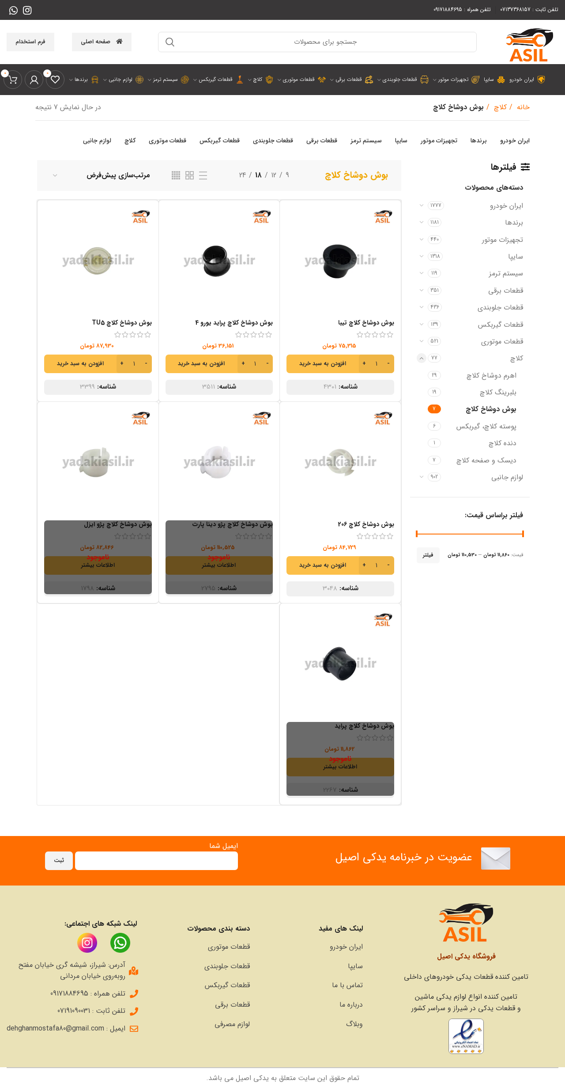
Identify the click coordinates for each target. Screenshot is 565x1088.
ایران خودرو (506, 205)
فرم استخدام (30, 41)
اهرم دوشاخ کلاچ (491, 375)
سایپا (515, 256)
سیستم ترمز (506, 273)
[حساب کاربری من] (34, 79)
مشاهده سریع (293, 241)
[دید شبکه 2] (189, 175)
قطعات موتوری (502, 341)
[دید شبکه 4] (176, 175)
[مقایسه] (293, 221)
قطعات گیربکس (500, 324)
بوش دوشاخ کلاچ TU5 (122, 323)
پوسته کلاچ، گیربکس (486, 426)
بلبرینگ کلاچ (498, 392)
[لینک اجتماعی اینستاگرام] (27, 10)
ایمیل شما (223, 845)
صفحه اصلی (95, 41)
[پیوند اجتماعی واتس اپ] (13, 10)
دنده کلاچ (502, 443)
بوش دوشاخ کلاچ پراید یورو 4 (234, 323)
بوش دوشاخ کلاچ (491, 409)
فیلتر (428, 555)
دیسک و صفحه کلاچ (486, 460)
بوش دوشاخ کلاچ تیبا (366, 323)
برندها (514, 222)
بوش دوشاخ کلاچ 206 (366, 524)
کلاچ (499, 107)
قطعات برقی (505, 290)
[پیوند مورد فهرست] (311, 947)
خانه (522, 107)
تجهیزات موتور (502, 239)
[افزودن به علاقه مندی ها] (293, 261)
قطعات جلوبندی (500, 307)
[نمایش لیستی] (203, 175)
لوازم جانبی (507, 477)
